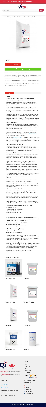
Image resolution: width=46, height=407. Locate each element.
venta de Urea (9, 219)
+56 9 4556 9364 (14, 1)
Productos (27, 368)
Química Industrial (4, 371)
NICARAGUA (29, 391)
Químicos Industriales (21, 16)
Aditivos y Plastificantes (32, 16)
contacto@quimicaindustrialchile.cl (25, 1)
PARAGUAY (28, 387)
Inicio (6, 16)
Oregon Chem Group (5, 372)
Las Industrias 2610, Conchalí (8, 395)
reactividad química (17, 137)
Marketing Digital (30, 404)
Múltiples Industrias (12, 16)
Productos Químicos (5, 374)
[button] (39, 20)
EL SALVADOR (29, 393)
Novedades (28, 370)
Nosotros (27, 366)
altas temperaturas (33, 133)
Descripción (9, 93)
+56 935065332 (4, 387)
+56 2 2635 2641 (6, 1)
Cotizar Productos (13, 64)
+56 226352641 (4, 384)
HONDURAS (29, 389)
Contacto (27, 372)
